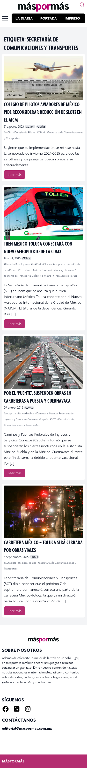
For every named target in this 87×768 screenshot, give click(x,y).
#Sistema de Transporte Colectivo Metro (28, 275)
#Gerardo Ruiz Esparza (17, 264)
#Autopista (10, 562)
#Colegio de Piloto (24, 132)
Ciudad (41, 126)
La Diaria (24, 18)
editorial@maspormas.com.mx (27, 728)
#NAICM (36, 264)
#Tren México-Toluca (65, 275)
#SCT (21, 270)
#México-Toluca (27, 562)
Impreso (72, 18)
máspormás (13, 761)
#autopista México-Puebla (19, 413)
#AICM (8, 132)
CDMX (30, 126)
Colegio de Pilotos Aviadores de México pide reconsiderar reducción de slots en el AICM (43, 112)
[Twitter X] (16, 709)
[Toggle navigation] (5, 18)
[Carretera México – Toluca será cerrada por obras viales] (43, 512)
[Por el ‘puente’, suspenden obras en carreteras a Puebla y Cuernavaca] (43, 362)
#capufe (44, 419)
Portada (48, 18)
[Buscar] (82, 5)
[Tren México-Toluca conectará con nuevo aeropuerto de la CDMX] (43, 213)
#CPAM (41, 132)
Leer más (15, 174)
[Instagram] (27, 709)
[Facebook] (5, 709)
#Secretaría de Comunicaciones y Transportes (51, 270)
